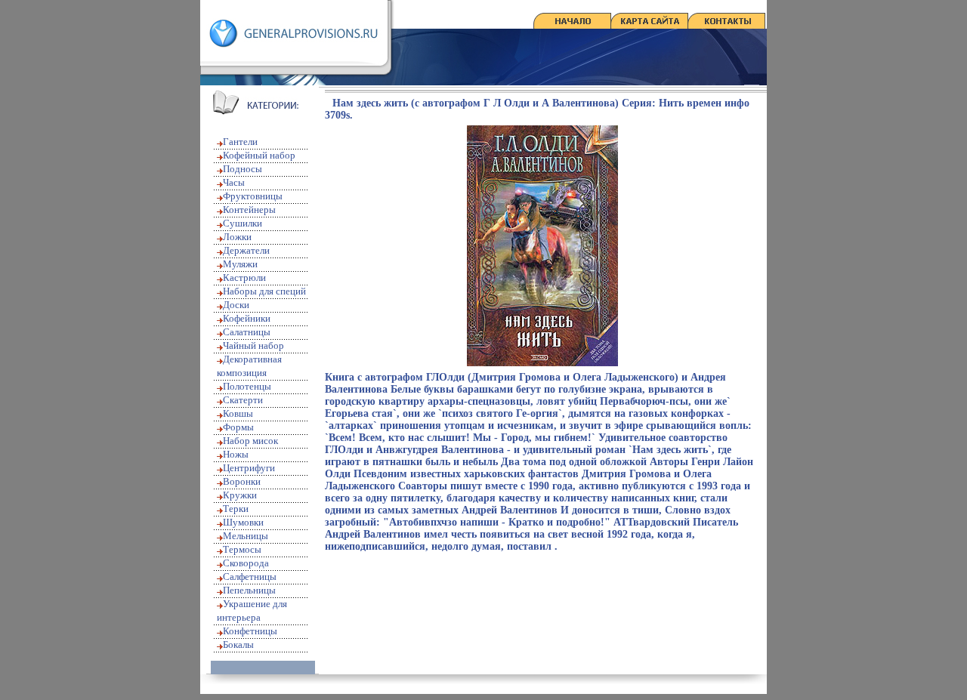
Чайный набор (253, 345)
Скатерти (243, 400)
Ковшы (238, 413)
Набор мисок (250, 440)
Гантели (240, 141)
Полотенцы (247, 386)
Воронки (242, 481)
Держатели (246, 250)
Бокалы (238, 644)
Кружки (240, 495)
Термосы (242, 549)
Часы (234, 182)
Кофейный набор (259, 155)
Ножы (236, 454)
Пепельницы (249, 590)
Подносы (242, 168)
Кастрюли (244, 277)
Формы (238, 427)
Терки (236, 508)
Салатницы (246, 332)
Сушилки (242, 223)
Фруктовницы (253, 196)
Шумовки (243, 522)
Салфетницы (250, 576)
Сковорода (246, 563)
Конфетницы (250, 631)
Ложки (237, 236)
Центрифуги (249, 467)
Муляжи (240, 264)
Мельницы (245, 535)
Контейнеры (249, 209)
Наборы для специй (264, 291)
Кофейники (246, 318)
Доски (236, 304)
